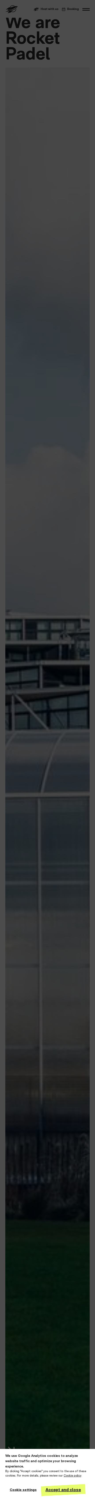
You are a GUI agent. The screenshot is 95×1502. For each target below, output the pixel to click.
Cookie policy (73, 1475)
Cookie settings (23, 1490)
